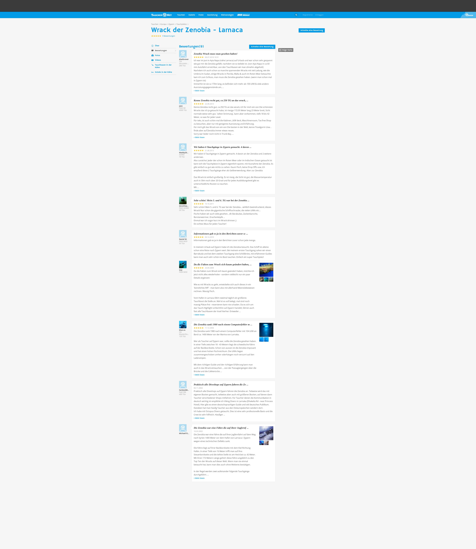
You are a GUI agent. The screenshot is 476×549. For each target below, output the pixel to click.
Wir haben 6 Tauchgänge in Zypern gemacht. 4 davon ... (222, 147)
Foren (201, 15)
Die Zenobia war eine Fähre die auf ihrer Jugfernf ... (221, 427)
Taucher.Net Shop (468, 15)
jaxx (181, 106)
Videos (158, 60)
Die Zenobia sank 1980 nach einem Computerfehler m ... (223, 324)
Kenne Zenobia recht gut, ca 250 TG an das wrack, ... (221, 100)
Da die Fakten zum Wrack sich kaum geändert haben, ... (223, 264)
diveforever (184, 59)
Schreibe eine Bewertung (311, 30)
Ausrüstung (212, 15)
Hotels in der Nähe (163, 72)
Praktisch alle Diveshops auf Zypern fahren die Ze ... (221, 384)
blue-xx (182, 330)
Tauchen (181, 15)
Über (157, 46)
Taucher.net (161, 15)
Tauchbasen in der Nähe (163, 66)
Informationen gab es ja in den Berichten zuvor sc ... (221, 233)
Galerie (192, 15)
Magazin (244, 15)
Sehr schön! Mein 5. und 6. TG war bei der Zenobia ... (221, 200)
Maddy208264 (185, 152)
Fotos (157, 55)
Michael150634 (185, 433)
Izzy (180, 270)
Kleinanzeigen (227, 15)
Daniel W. (183, 239)
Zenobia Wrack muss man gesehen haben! (216, 53)
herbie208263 (185, 390)
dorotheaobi (184, 206)
